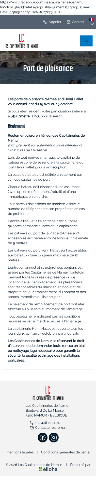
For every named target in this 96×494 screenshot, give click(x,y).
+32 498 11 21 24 (47, 423)
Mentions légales (19, 452)
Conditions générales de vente (65, 452)
